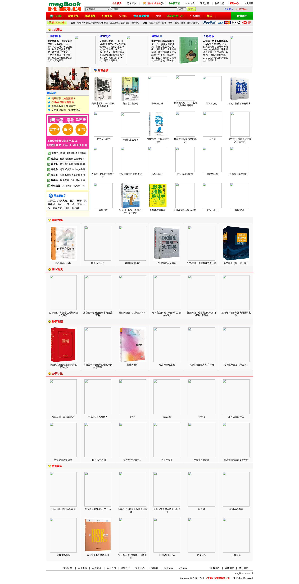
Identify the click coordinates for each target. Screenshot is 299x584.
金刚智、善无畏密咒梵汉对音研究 (240, 140)
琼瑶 (79, 204)
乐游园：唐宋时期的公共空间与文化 (130, 211)
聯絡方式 (125, 568)
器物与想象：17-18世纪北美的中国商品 (185, 104)
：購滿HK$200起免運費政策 (68, 153)
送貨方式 (168, 568)
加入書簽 (248, 3)
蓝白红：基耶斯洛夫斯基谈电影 (236, 314)
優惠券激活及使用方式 (63, 106)
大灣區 (51, 200)
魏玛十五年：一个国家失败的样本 (103, 105)
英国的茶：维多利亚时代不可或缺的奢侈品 (201, 314)
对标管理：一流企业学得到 (158, 140)
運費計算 (204, 3)
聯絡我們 (219, 3)
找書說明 (154, 568)
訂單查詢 (131, 3)
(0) (155, 3)
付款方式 (189, 3)
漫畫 (67, 207)
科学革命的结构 (63, 263)
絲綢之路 (57, 207)
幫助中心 (139, 568)
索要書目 (96, 568)
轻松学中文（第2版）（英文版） (132, 556)
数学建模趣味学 (157, 210)
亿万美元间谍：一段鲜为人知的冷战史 (167, 314)
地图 (59, 204)
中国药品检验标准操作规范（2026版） (63, 366)
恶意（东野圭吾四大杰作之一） (166, 510)
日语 (79, 200)
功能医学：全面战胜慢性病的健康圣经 (97, 366)
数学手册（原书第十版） (236, 263)
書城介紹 (67, 568)
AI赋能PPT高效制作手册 (103, 175)
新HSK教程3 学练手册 (98, 555)
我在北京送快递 (130, 103)
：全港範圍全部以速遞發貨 (68, 158)
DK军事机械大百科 (166, 263)
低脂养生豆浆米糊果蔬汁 (185, 140)
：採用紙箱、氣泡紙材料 (72, 185)
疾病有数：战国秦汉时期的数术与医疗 (63, 314)
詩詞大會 (62, 200)
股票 (72, 200)
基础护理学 (132, 364)
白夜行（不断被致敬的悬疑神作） (132, 510)
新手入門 (111, 568)
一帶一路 (69, 204)
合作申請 (82, 568)
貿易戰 (75, 207)
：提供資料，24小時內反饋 (71, 180)
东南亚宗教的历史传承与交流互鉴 (97, 314)
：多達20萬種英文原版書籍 (68, 174)
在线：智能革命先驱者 (239, 103)
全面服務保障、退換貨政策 (65, 110)
